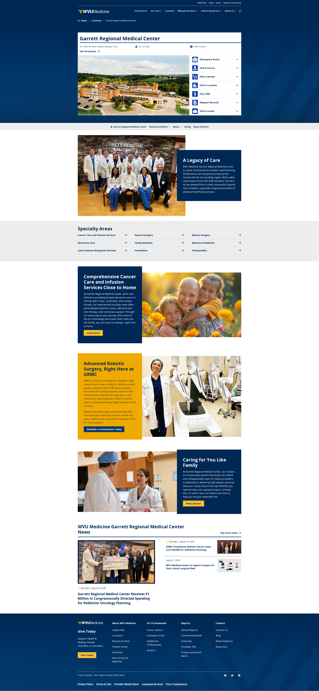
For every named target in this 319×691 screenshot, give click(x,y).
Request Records (206, 103)
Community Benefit (191, 635)
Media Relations (224, 641)
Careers (218, 3)
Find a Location (205, 85)
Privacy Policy (85, 684)
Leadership (118, 629)
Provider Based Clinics (126, 684)
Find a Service (204, 77)
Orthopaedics (199, 250)
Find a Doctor (141, 11)
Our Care (155, 11)
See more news (228, 532)
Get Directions (88, 51)
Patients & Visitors (158, 127)
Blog (218, 635)
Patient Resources (210, 11)
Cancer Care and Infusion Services (97, 235)
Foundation (141, 250)
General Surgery (144, 235)
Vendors (151, 650)
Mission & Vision (121, 641)
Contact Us (222, 629)
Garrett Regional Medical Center (129, 127)
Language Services (152, 684)
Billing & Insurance (186, 11)
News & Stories (201, 127)
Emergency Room (206, 60)
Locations (169, 11)
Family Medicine (144, 242)
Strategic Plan (188, 646)
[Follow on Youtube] (232, 675)
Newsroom (221, 646)
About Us (229, 11)
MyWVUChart (202, 3)
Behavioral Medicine (203, 242)
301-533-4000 (144, 46)
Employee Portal (155, 635)
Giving (211, 3)
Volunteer (117, 652)
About (176, 127)
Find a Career (204, 111)
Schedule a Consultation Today (104, 429)
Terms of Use (103, 684)
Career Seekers (155, 629)
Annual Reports (189, 629)
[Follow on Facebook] (225, 675)
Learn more (93, 332)
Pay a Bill (202, 94)
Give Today (87, 655)
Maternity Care (86, 242)
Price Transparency (176, 684)
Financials (186, 641)
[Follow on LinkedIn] (239, 675)
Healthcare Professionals (232, 3)
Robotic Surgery (201, 235)
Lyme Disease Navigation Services (97, 250)
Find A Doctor (204, 68)
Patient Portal (119, 646)
